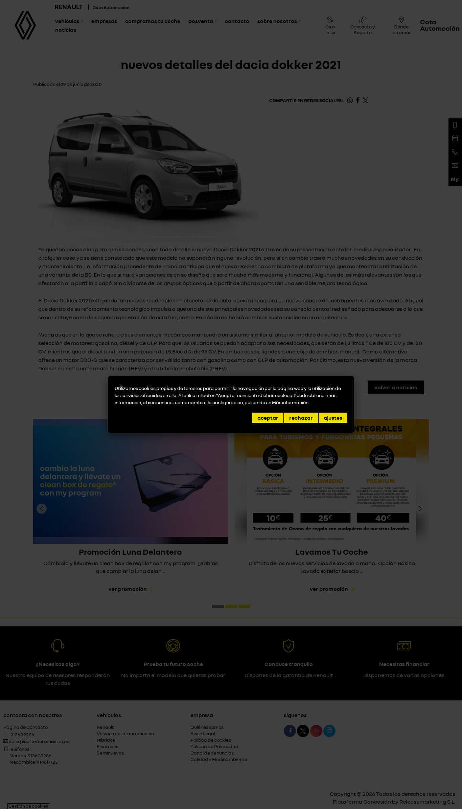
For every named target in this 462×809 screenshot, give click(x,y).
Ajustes (333, 417)
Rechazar (301, 417)
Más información (290, 402)
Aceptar (267, 417)
